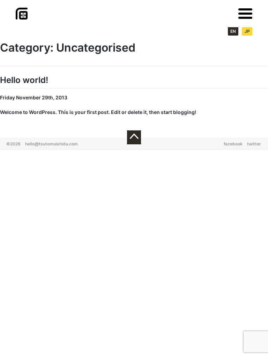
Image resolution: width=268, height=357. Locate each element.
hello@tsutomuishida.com (51, 143)
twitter (254, 143)
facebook (233, 143)
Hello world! (24, 80)
